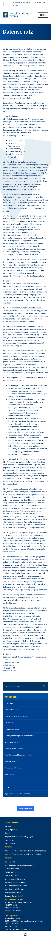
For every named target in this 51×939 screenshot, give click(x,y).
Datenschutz (10, 843)
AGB (36, 3)
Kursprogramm (19, 3)
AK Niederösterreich (13, 892)
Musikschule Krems (12, 868)
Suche (25, 935)
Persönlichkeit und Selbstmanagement (18, 755)
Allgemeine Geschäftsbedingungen (19, 836)
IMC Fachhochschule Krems (16, 885)
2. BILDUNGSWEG (11, 710)
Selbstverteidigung (11, 761)
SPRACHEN (8, 774)
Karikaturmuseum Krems (15, 882)
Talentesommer (10, 781)
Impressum (9, 840)
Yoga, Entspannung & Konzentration (17, 794)
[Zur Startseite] (16, 14)
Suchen (45, 686)
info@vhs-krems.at (10, 670)
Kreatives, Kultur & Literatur (14, 749)
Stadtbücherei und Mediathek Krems (20, 865)
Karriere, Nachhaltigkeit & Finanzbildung (19, 736)
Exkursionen (9, 723)
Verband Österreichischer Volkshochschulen (23, 854)
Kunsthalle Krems (12, 875)
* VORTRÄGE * (9, 703)
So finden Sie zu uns (13, 910)
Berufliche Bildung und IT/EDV (16, 716)
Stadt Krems (10, 862)
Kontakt (29, 3)
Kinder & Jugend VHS (12, 742)
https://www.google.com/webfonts (17, 619)
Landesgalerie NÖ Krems (15, 879)
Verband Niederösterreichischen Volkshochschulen (25, 851)
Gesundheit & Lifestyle (12, 729)
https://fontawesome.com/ (23, 621)
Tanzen (7, 787)
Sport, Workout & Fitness (13, 768)
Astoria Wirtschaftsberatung (16, 889)
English (42, 3)
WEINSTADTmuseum (13, 872)
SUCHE (15, 5)
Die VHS (8, 826)
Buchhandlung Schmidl (14, 896)
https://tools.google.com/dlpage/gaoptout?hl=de (27, 589)
